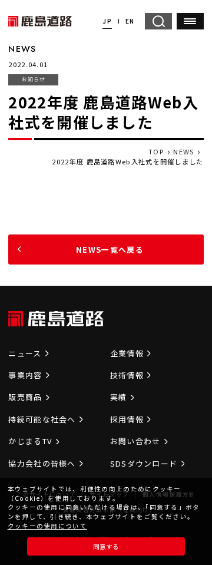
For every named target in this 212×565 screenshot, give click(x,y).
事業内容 (25, 375)
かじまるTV (30, 441)
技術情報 (127, 375)
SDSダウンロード (144, 463)
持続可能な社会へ (41, 419)
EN (130, 20)
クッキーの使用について (47, 525)
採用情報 (127, 419)
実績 (118, 396)
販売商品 (25, 396)
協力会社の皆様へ (41, 463)
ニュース (24, 353)
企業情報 (127, 353)
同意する (106, 546)
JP (107, 20)
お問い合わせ (135, 441)
